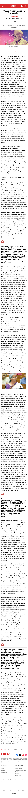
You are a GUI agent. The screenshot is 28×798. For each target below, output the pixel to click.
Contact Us (14, 793)
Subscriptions (4, 772)
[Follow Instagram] (26, 755)
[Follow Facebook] (17, 755)
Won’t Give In (18, 775)
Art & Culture (18, 782)
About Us (17, 791)
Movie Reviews (18, 784)
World (2, 784)
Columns (3, 770)
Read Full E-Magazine (13, 51)
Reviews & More (19, 779)
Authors (3, 768)
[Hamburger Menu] (2, 6)
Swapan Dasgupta (14, 16)
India (2, 782)
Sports (2, 788)
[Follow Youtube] (23, 755)
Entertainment (4, 786)
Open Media (4, 765)
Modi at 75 (17, 773)
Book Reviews (18, 786)
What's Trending (6, 779)
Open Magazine (19, 765)
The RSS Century (18, 768)
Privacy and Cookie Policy (8, 791)
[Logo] (14, 6)
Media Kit (22, 791)
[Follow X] (20, 755)
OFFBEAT (22, 6)
